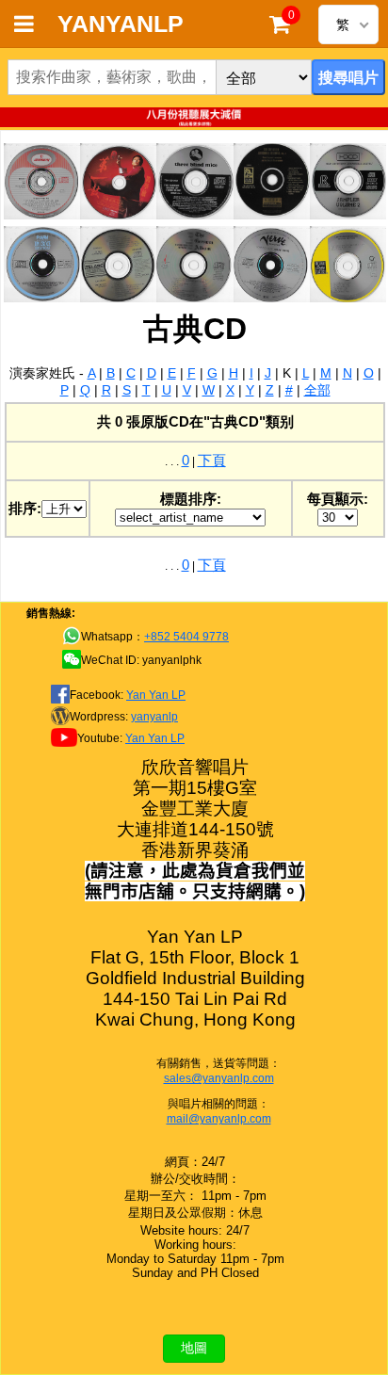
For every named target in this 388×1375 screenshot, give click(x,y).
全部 (317, 389)
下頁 (212, 460)
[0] (279, 28)
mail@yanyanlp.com (219, 1118)
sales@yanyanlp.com (219, 1078)
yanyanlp (154, 716)
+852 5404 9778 (186, 636)
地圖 (194, 1347)
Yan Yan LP (156, 695)
